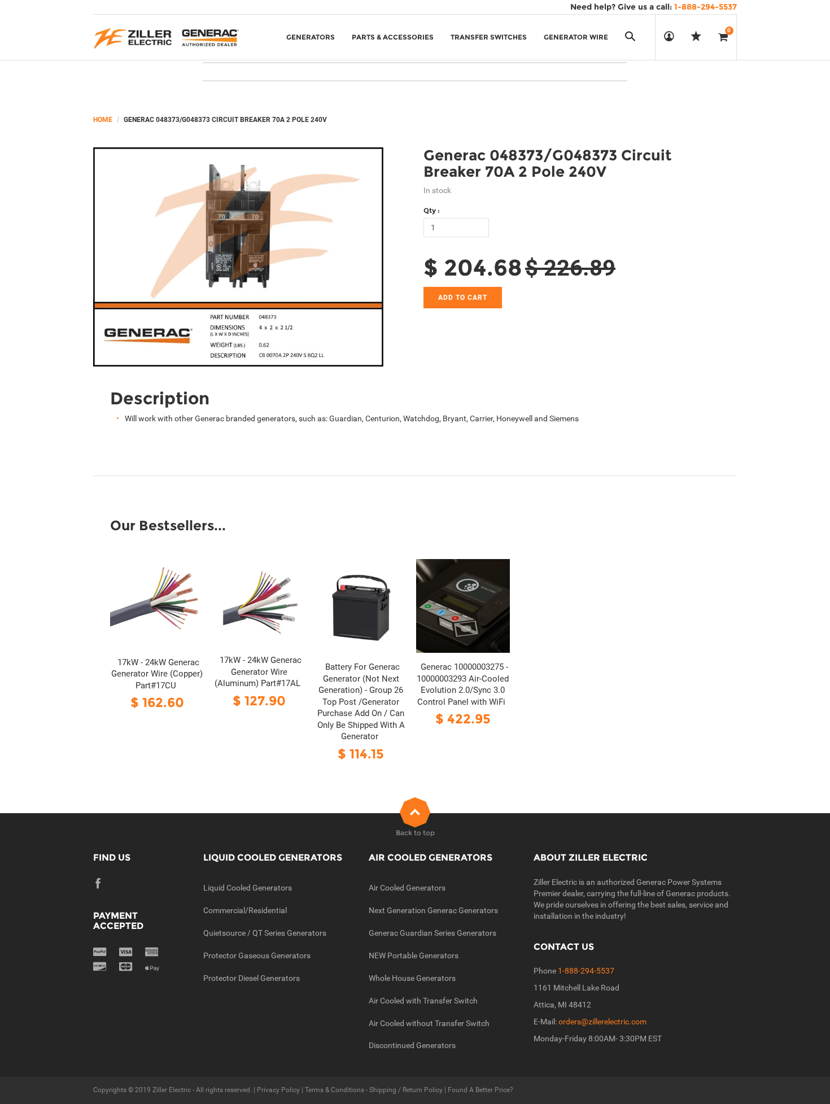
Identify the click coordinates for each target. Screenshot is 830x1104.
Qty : (431, 210)
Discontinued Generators (412, 1045)
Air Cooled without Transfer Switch (429, 1023)
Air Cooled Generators (407, 887)
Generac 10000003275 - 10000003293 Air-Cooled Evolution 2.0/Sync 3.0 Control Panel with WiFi (463, 684)
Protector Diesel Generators (251, 978)
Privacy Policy (278, 1090)
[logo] (166, 37)
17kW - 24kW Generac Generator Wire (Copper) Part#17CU (157, 674)
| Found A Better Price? (478, 1090)
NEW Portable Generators (413, 955)
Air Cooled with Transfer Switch (423, 1000)
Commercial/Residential (245, 910)
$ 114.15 (361, 753)
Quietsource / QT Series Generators (264, 932)
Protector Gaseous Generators (257, 955)
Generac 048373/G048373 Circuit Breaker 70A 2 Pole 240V (547, 163)
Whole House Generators (412, 978)
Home (102, 120)
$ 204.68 (472, 267)
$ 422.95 (463, 718)
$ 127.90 (259, 700)
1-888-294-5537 (586, 970)
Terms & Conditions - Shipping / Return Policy (374, 1090)
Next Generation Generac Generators (433, 910)
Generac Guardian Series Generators (432, 932)
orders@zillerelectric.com (602, 1021)
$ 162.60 (157, 702)
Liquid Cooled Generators (247, 887)
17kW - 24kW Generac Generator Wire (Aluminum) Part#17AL (258, 671)
